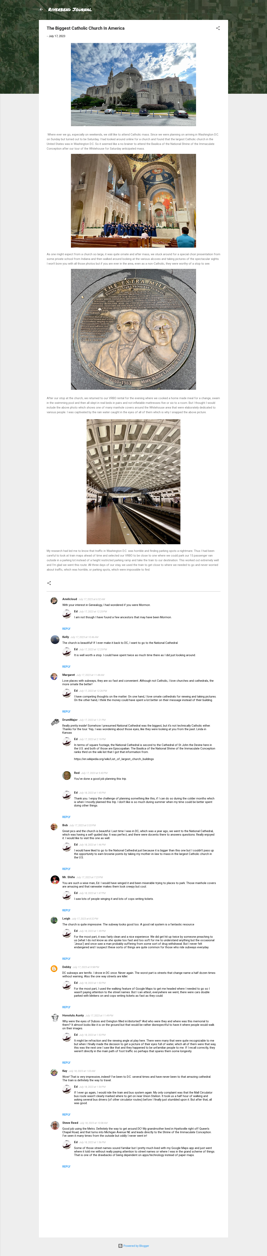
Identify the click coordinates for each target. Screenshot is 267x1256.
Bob (65, 825)
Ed (76, 611)
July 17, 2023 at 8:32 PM (85, 918)
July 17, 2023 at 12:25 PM (93, 611)
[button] (218, 29)
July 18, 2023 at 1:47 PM (92, 893)
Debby (66, 967)
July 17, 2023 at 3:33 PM (82, 825)
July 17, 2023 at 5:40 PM (94, 773)
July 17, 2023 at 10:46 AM (84, 637)
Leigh (66, 918)
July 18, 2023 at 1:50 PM (92, 982)
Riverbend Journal (70, 9)
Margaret (68, 675)
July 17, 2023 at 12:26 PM (93, 690)
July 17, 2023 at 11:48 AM (90, 674)
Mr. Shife (68, 877)
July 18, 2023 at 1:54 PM (92, 1086)
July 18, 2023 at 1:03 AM (82, 1071)
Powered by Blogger (136, 1246)
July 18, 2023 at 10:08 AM (94, 1122)
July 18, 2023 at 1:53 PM (92, 1034)
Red (77, 773)
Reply (66, 628)
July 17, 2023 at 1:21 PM (92, 719)
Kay (64, 1071)
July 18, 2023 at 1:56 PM (92, 1142)
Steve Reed (70, 1123)
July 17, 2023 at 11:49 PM (99, 1015)
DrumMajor (70, 720)
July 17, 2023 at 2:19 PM (92, 739)
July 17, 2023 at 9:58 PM (86, 967)
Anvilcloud (69, 599)
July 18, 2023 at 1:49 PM (92, 931)
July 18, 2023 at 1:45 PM (92, 792)
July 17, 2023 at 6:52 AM (92, 599)
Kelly (65, 637)
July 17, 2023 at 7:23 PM (89, 877)
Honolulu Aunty (73, 1015)
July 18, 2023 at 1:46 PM (92, 844)
